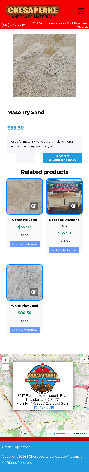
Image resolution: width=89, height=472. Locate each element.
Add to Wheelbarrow (62, 158)
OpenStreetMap (61, 433)
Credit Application (16, 447)
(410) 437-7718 (13, 25)
